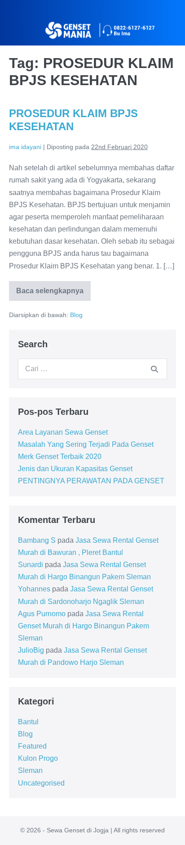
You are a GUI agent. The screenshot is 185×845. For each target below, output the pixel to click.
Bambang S (37, 540)
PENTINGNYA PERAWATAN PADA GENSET (91, 481)
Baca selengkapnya (53, 288)
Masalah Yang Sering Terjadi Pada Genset (86, 444)
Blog (76, 314)
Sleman (30, 770)
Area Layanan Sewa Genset (63, 432)
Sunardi (30, 564)
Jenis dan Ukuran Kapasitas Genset (75, 468)
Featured (32, 746)
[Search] (154, 369)
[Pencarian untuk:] (92, 369)
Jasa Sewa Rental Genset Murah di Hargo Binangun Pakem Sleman (83, 626)
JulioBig (31, 650)
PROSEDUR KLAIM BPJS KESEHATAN (73, 119)
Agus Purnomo (42, 614)
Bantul (28, 722)
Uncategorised (41, 783)
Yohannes (34, 589)
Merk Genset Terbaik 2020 (59, 456)
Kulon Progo (38, 758)
